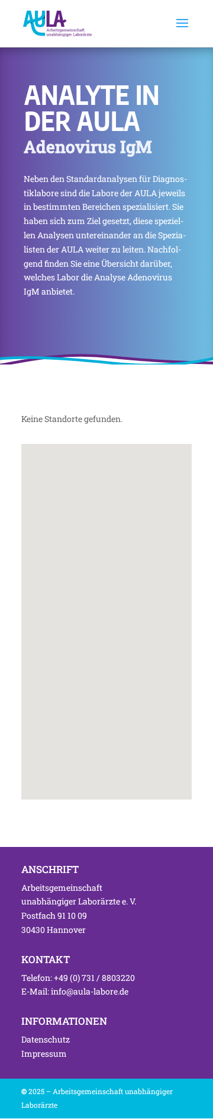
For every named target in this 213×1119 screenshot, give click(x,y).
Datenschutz (45, 1039)
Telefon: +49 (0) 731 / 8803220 (78, 977)
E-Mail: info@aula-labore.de (74, 991)
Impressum (44, 1053)
